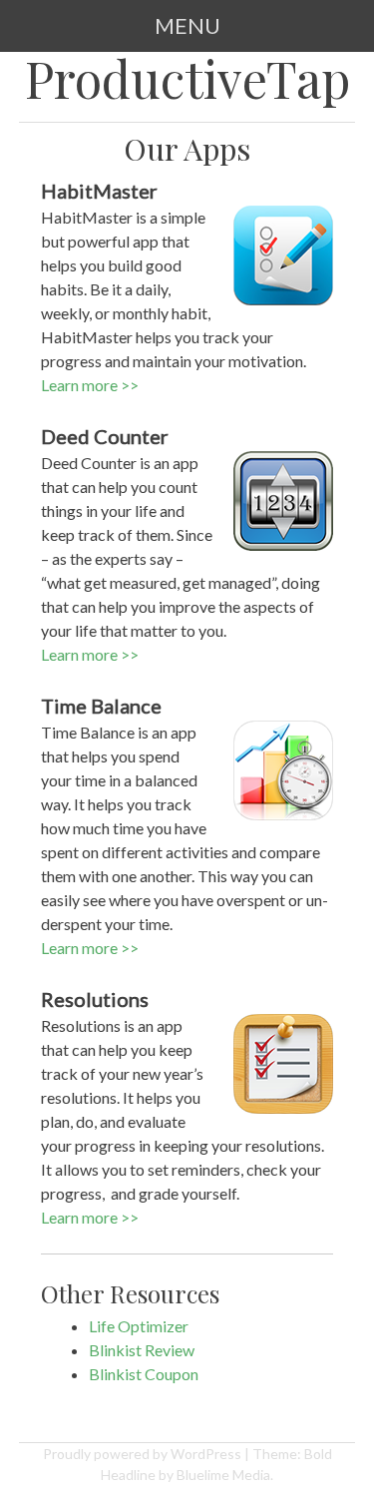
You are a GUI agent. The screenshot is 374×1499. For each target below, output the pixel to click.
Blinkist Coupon (143, 1373)
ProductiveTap (187, 79)
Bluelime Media (223, 1474)
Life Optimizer (138, 1325)
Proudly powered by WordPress (142, 1453)
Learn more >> (90, 384)
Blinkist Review (141, 1349)
